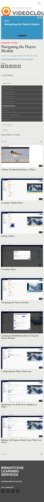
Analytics (6, 110)
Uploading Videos (9, 92)
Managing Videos (9, 97)
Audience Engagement (11, 115)
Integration (6, 119)
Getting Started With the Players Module (17, 59)
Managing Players (9, 106)
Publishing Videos (9, 101)
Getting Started (8, 88)
